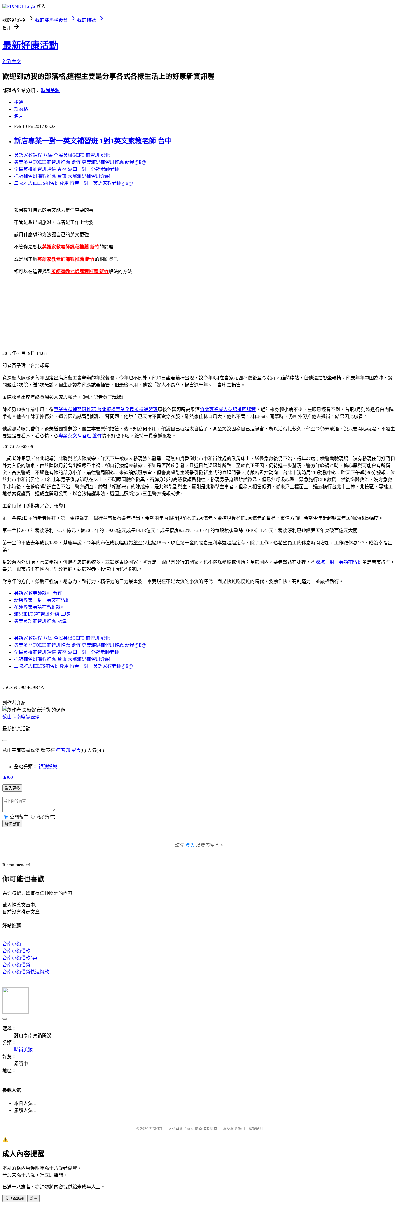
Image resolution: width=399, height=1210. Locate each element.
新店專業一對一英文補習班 (42, 600)
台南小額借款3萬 (19, 957)
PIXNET (155, 1128)
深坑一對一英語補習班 (338, 562)
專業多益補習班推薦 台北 (80, 409)
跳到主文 (11, 61)
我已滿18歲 (14, 1198)
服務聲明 (255, 1128)
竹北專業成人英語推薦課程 (228, 409)
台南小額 (11, 943)
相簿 (18, 102)
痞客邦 (63, 750)
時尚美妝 (50, 90)
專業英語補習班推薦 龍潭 (40, 621)
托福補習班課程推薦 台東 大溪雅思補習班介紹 (62, 176)
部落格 (21, 109)
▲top (7, 776)
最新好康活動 (30, 45)
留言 (76, 750)
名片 (18, 116)
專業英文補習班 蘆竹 (80, 435)
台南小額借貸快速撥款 (25, 971)
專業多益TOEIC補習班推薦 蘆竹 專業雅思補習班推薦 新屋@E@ (80, 162)
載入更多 (12, 788)
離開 (33, 1198)
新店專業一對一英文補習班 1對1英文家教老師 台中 (93, 141)
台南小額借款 (16, 950)
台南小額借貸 (16, 964)
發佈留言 (12, 824)
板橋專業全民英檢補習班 (132, 409)
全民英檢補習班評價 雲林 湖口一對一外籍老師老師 (66, 169)
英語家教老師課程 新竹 (38, 593)
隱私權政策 (232, 1128)
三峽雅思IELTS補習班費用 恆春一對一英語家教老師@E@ (73, 183)
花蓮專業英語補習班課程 (39, 607)
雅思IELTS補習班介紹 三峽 (42, 614)
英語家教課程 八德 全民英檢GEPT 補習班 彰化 (62, 155)
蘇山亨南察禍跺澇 (21, 716)
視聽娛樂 (48, 766)
